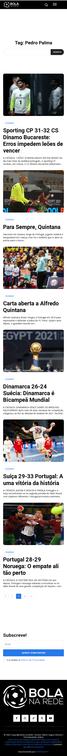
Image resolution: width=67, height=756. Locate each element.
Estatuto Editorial (30, 739)
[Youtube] (50, 718)
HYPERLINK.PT (42, 751)
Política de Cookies (49, 739)
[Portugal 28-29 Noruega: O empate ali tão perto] (33, 524)
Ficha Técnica (14, 739)
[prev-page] (5, 596)
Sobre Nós (26, 744)
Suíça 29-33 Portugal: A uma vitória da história (33, 479)
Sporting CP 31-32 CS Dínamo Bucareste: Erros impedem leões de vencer (33, 140)
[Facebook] (16, 718)
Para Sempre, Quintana (31, 227)
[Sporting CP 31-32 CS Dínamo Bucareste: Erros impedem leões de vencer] (33, 95)
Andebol (9, 123)
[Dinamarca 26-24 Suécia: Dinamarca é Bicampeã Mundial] (33, 351)
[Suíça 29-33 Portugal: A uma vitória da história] (33, 440)
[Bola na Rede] (11, 5)
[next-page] (31, 596)
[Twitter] (41, 718)
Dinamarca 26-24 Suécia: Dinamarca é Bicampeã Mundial (28, 393)
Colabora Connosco (42, 744)
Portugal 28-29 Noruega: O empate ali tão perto (31, 566)
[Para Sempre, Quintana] (33, 191)
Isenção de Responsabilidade (46, 741)
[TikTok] (33, 718)
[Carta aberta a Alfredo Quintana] (33, 268)
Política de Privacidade (32, 660)
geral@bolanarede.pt (33, 746)
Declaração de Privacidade (18, 741)
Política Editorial (12, 744)
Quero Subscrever (33, 653)
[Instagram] (25, 718)
